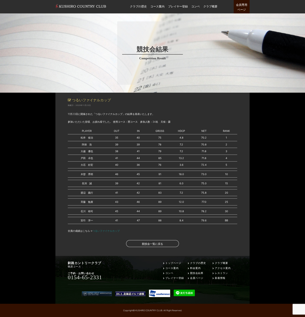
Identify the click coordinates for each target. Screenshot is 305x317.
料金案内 (195, 268)
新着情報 (219, 277)
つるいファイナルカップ (106, 230)
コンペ (169, 272)
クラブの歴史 (197, 262)
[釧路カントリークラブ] (81, 8)
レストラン (221, 272)
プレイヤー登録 (174, 277)
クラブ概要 (221, 262)
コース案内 (172, 268)
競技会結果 (196, 272)
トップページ (173, 262)
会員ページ (196, 277)
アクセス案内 (222, 268)
